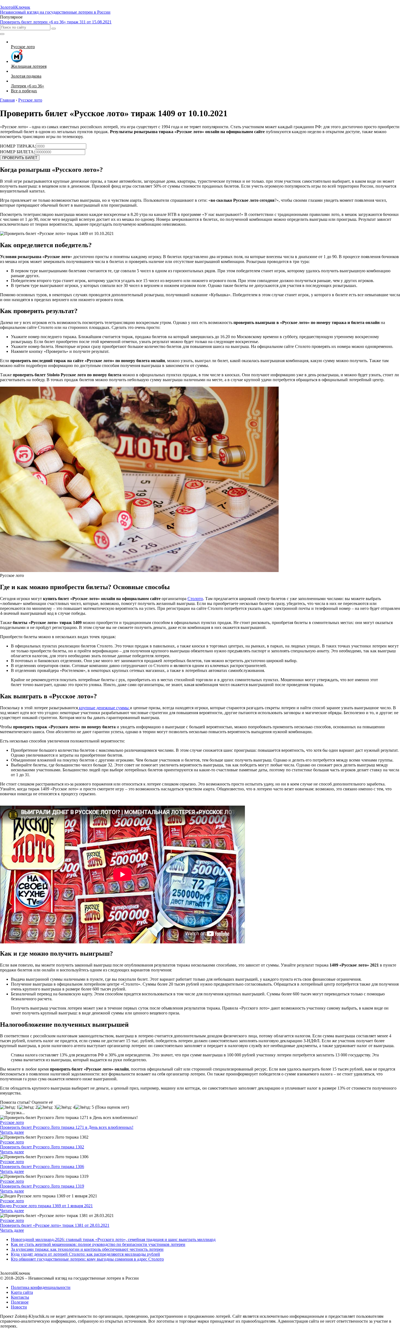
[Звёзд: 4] (65, 1107)
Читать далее (12, 1132)
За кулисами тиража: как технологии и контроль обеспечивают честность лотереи (87, 1249)
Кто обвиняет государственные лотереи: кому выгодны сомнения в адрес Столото (87, 1259)
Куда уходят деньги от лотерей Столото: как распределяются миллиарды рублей (85, 1254)
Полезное (20, 1302)
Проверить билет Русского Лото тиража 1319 (42, 1186)
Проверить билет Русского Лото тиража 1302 (42, 1147)
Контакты (20, 1297)
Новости (19, 1307)
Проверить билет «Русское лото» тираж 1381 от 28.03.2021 (54, 1225)
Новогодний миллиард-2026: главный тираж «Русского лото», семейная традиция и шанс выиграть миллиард (113, 1239)
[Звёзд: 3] (47, 1107)
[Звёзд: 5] (84, 1107)
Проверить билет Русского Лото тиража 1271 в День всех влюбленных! (66, 1127)
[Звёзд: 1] (9, 1107)
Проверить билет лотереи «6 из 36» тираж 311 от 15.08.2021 (56, 22)
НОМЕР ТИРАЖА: (18, 146)
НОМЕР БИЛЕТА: (17, 151)
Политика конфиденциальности (40, 1287)
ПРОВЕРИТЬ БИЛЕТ (19, 158)
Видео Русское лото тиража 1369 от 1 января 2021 (46, 1205)
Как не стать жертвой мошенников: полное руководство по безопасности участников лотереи (98, 1244)
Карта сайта (22, 1292)
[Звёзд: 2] (28, 1107)
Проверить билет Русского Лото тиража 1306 (42, 1166)
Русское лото (12, 1122)
